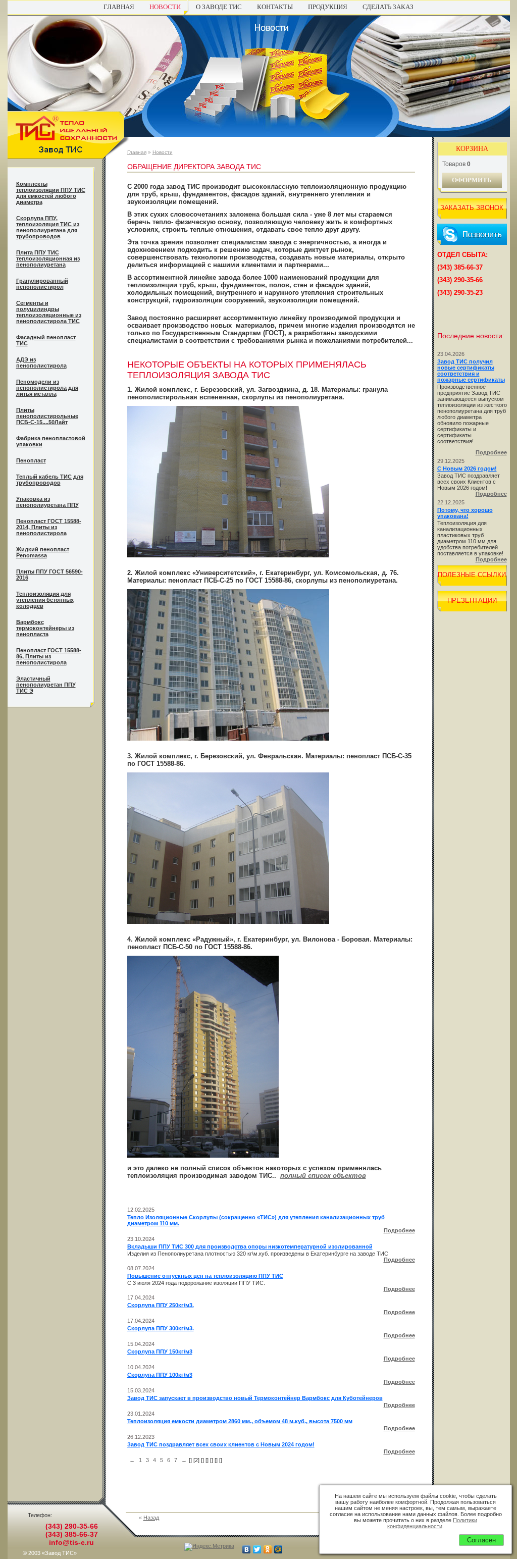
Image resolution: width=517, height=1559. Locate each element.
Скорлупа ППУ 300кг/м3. (160, 1328)
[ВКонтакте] (246, 1549)
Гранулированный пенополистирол (42, 284)
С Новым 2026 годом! (467, 468)
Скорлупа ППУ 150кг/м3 (159, 1351)
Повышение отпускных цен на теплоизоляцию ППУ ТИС (205, 1276)
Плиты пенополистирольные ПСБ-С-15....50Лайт (47, 416)
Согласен (481, 1540)
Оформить (472, 180)
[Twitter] (257, 1549)
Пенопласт (31, 460)
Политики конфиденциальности (432, 1523)
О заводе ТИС (219, 7)
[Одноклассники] (268, 1549)
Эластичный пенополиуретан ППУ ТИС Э (46, 684)
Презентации (472, 600)
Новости (165, 7)
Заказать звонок (471, 208)
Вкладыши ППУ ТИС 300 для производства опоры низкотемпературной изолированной (250, 1246)
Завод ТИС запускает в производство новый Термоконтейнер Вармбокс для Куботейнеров (255, 1398)
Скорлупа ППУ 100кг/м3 (159, 1375)
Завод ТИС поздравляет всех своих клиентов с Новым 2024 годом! (221, 1444)
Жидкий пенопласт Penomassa (42, 552)
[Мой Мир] (278, 1549)
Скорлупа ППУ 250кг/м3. (160, 1305)
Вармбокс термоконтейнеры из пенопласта (45, 628)
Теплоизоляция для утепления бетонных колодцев (45, 600)
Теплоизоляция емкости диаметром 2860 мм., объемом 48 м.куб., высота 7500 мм (239, 1421)
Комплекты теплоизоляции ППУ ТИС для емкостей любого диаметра (50, 193)
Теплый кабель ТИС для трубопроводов (49, 480)
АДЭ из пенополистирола (41, 362)
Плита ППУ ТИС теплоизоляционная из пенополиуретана (48, 258)
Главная (119, 7)
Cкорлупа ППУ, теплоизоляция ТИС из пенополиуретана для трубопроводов (47, 227)
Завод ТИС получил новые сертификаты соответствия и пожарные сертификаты (471, 370)
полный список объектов (323, 1175)
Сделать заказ (388, 7)
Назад (151, 1518)
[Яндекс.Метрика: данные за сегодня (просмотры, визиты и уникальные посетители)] (209, 1547)
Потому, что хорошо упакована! (465, 513)
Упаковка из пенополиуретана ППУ (47, 502)
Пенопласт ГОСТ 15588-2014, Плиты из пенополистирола (48, 527)
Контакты (275, 7)
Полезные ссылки (472, 575)
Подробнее (399, 1230)
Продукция (327, 7)
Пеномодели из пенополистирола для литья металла (47, 388)
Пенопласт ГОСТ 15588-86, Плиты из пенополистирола (48, 656)
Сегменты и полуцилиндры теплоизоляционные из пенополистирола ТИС (48, 312)
